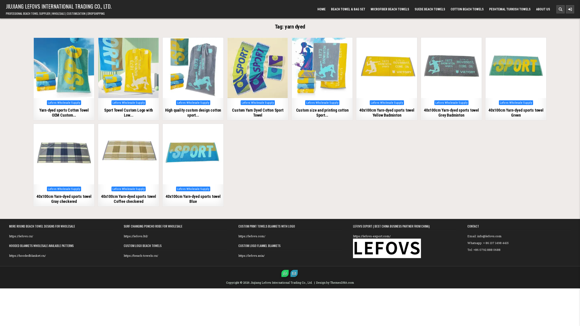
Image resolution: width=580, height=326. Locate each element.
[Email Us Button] (294, 273)
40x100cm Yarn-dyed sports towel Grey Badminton (451, 112)
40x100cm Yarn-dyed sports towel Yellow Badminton (386, 112)
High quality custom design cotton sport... (193, 112)
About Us (543, 9)
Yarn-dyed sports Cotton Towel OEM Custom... (64, 112)
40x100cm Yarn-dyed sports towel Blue (193, 199)
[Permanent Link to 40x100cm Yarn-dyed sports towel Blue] (193, 154)
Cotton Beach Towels (467, 9)
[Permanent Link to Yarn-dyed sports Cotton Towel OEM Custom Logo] (64, 68)
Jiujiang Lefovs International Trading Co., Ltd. (58, 6)
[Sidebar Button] (570, 9)
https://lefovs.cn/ (21, 236)
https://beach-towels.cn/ (141, 256)
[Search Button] (560, 9)
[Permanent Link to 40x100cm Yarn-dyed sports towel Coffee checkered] (128, 154)
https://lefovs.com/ (251, 236)
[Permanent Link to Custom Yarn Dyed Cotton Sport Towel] (257, 68)
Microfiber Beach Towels (390, 9)
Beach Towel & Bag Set (348, 9)
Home (321, 9)
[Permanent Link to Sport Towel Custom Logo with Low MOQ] (128, 68)
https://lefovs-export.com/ (372, 236)
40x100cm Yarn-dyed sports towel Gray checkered (64, 199)
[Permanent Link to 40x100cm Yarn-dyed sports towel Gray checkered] (64, 154)
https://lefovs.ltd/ (136, 236)
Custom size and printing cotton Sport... (322, 112)
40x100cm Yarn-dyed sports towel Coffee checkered (128, 199)
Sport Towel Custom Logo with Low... (128, 112)
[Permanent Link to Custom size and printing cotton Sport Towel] (322, 68)
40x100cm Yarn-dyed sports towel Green (516, 112)
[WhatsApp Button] (285, 273)
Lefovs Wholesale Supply (64, 102)
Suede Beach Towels (430, 9)
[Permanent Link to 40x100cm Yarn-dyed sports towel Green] (516, 68)
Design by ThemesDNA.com (335, 282)
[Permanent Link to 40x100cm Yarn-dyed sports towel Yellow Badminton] (387, 68)
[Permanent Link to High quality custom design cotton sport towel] (193, 68)
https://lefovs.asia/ (251, 256)
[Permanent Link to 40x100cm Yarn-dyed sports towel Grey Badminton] (451, 68)
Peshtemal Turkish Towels (510, 9)
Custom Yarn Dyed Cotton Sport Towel (257, 112)
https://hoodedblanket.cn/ (27, 256)
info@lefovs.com (489, 236)
